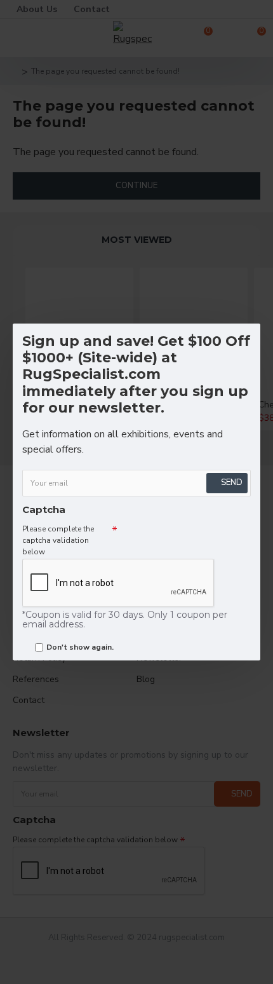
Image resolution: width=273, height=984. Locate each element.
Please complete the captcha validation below (58, 540)
